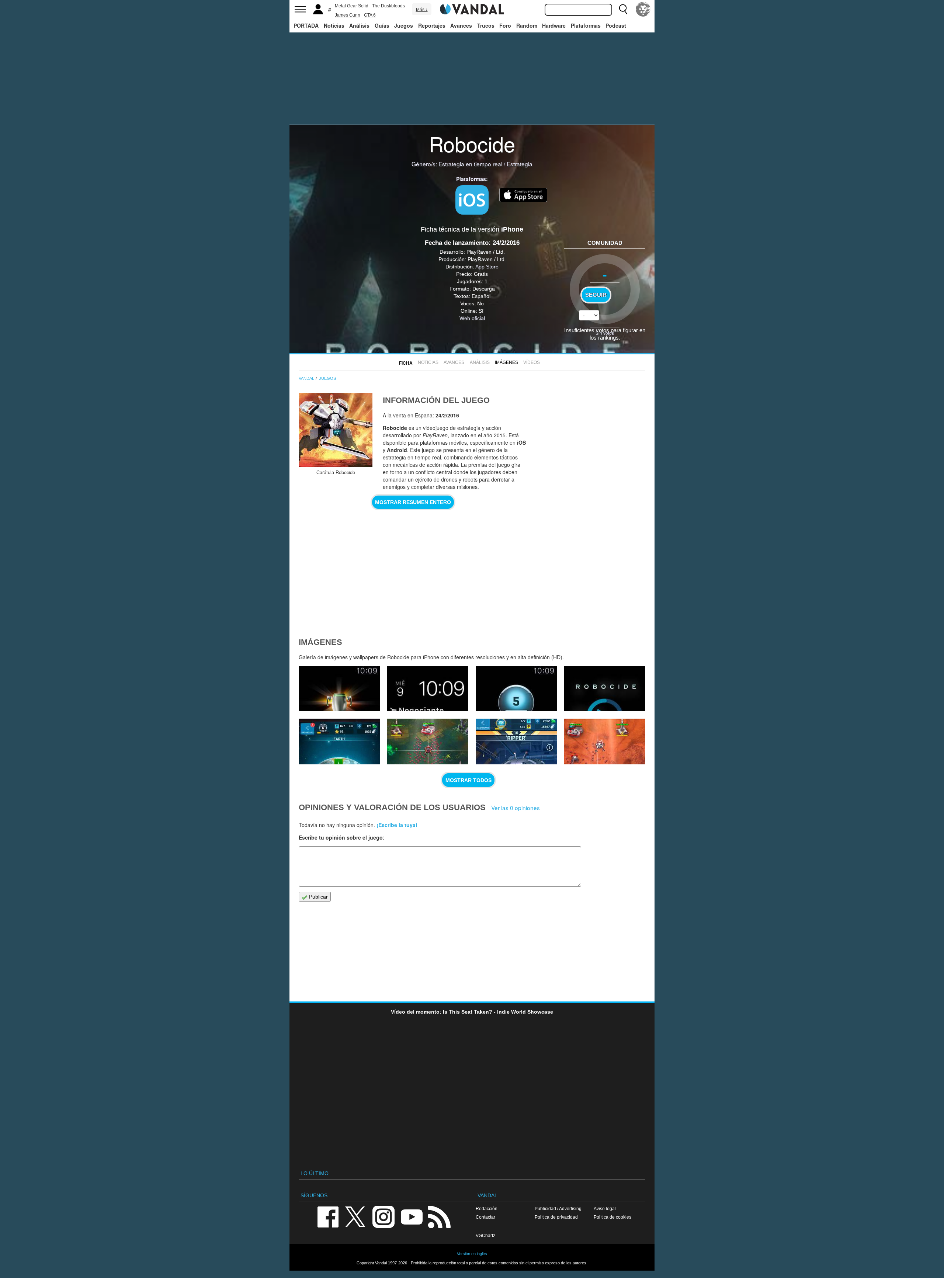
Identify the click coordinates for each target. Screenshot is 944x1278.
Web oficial (472, 318)
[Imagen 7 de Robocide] (604, 689)
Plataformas (586, 25)
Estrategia (519, 164)
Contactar (485, 1217)
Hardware (554, 25)
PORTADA (306, 25)
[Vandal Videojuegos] (472, 8)
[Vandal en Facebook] (328, 1216)
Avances (461, 25)
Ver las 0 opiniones (515, 807)
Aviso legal (605, 1208)
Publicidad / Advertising (558, 1208)
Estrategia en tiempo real (470, 164)
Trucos (485, 25)
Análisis (359, 25)
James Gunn (347, 15)
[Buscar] (623, 9)
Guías (382, 25)
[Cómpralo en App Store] (523, 194)
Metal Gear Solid (351, 5)
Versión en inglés (472, 1253)
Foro (505, 25)
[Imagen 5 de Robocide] (427, 741)
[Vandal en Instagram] (383, 1216)
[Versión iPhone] (472, 200)
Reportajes (431, 25)
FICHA (406, 363)
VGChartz (485, 1235)
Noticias (334, 25)
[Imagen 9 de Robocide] (427, 689)
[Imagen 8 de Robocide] (516, 689)
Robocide (472, 143)
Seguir (596, 295)
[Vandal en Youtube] (411, 1216)
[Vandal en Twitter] (355, 1216)
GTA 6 (370, 15)
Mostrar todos (468, 780)
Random (526, 25)
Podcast (615, 25)
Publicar (318, 897)
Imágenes (506, 362)
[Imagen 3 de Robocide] (604, 741)
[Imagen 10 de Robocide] (339, 689)
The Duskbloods (388, 5)
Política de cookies (612, 1217)
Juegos (403, 25)
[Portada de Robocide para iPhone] (335, 430)
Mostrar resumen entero (413, 502)
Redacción (486, 1208)
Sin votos (605, 333)
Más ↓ (422, 9)
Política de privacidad (556, 1217)
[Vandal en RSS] (439, 1216)
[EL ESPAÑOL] (643, 9)
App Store (487, 267)
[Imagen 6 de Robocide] (339, 741)
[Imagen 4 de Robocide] (516, 741)
